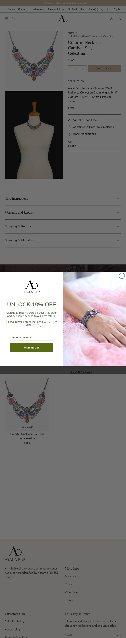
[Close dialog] (122, 275)
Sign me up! (31, 347)
